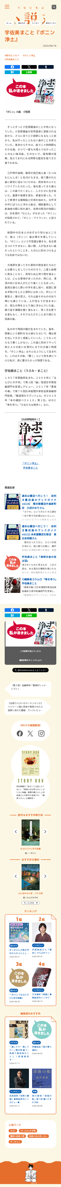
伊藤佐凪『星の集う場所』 (42, 1048)
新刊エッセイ (51, 23)
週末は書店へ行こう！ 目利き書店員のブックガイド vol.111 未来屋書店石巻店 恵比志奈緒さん (39, 532)
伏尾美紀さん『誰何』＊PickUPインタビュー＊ (42, 951)
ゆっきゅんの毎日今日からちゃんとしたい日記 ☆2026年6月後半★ (19, 952)
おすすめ (13, 1042)
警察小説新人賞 (17, 1136)
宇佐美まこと (12, 59)
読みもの (21, 23)
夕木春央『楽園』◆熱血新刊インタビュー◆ (42, 996)
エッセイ (35, 23)
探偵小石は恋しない (38, 1136)
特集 (34, 1091)
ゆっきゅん (15, 1141)
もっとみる (29, 902)
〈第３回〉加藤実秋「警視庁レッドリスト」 (28, 687)
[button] (16, 831)
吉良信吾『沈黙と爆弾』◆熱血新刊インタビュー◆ (19, 1099)
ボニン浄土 (29, 55)
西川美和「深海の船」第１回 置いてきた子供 (42, 1099)
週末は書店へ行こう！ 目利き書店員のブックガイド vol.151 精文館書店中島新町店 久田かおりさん (39, 502)
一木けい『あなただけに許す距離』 (19, 996)
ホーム (8, 23)
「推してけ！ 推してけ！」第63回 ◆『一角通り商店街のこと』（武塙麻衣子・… (19, 1053)
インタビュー (38, 945)
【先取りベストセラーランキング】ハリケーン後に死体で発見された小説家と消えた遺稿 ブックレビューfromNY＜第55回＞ (25, 707)
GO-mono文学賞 (28, 1130)
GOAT (13, 1130)
